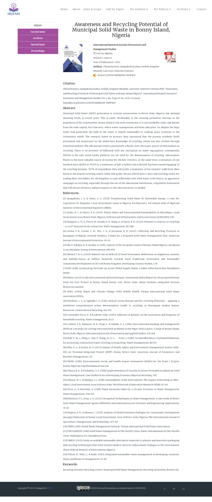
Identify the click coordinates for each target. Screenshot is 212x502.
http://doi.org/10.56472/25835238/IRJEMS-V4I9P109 (89, 102)
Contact (202, 9)
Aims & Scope (92, 9)
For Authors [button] (138, 9)
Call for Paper (115, 9)
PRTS (49, 488)
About (76, 9)
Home (64, 9)
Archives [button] (183, 9)
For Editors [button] (161, 9)
